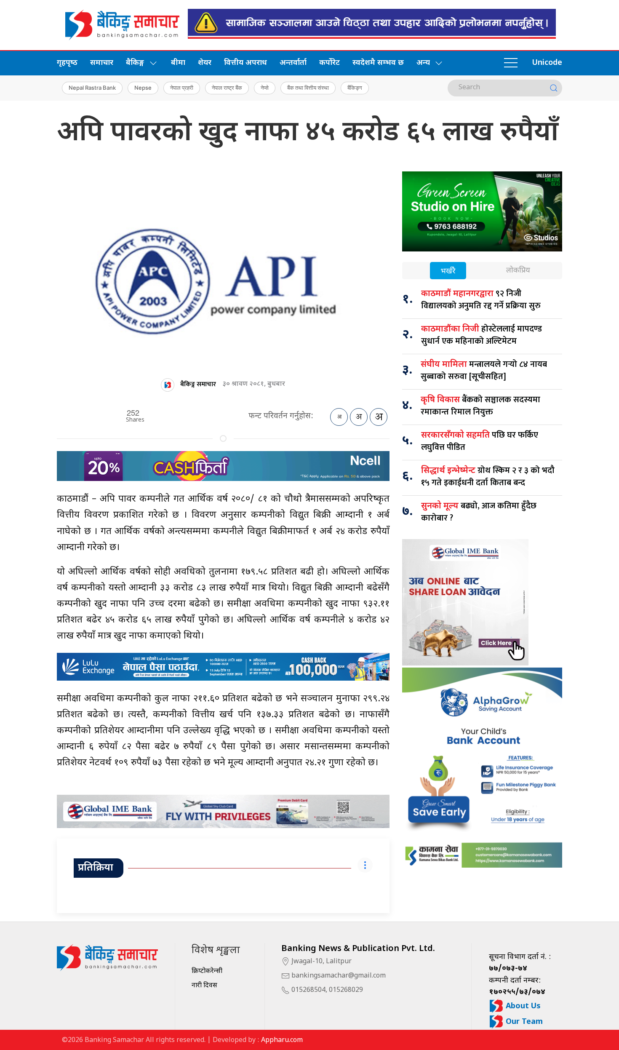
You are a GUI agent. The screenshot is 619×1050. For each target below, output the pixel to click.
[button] (510, 63)
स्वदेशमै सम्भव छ (378, 63)
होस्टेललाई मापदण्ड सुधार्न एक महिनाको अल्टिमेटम (481, 335)
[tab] (448, 271)
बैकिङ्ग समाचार (198, 384)
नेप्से (265, 87)
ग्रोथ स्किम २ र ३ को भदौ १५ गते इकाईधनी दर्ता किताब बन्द (488, 476)
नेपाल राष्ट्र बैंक (227, 87)
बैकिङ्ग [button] (135, 63)
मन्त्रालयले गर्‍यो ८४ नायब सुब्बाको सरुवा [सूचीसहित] (484, 370)
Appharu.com (282, 1040)
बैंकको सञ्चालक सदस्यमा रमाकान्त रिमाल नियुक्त (480, 406)
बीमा (178, 63)
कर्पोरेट (329, 63)
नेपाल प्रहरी (181, 87)
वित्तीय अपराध (245, 63)
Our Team (523, 1022)
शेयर (204, 63)
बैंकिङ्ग (354, 87)
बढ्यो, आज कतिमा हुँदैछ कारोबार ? (478, 512)
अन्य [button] (423, 63)
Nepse (143, 87)
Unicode (547, 63)
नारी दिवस (204, 985)
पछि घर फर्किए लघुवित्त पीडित (479, 441)
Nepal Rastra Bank (92, 87)
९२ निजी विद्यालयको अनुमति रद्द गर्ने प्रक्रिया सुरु (481, 299)
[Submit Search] (553, 88)
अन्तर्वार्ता (293, 63)
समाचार (101, 63)
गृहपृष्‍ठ (67, 63)
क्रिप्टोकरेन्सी (207, 971)
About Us (522, 1006)
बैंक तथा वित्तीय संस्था (308, 87)
